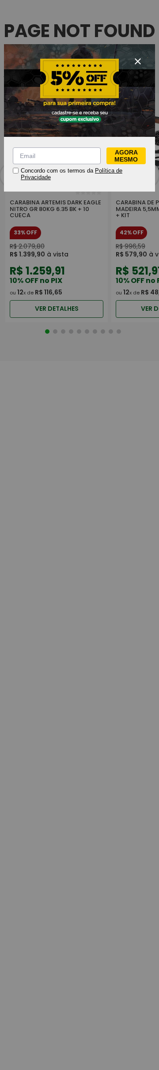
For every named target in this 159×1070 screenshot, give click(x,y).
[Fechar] (138, 61)
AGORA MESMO (126, 156)
